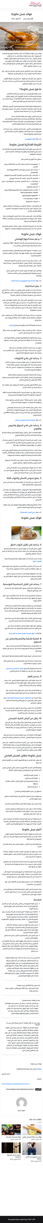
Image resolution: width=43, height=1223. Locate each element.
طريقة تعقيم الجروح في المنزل (25, 420)
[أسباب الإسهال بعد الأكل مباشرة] (31, 1148)
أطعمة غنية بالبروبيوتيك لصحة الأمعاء (23, 281)
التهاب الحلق (36, 561)
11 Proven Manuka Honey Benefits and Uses (20, 1089)
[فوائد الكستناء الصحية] (11, 1129)
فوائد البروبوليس (30, 139)
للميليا (11, 325)
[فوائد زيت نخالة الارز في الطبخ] (31, 1129)
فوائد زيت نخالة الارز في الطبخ (32, 1137)
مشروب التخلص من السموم (15, 668)
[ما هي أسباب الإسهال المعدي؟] (11, 1147)
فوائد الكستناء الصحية (13, 1137)
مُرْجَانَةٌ (39, 1069)
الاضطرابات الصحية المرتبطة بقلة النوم (19, 698)
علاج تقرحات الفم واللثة (27, 512)
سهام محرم (27, 19)
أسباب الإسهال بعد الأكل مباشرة (33, 1158)
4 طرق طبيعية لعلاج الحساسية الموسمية (22, 633)
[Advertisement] (21, 1190)
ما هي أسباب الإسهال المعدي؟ (14, 1156)
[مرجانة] (35, 4)
